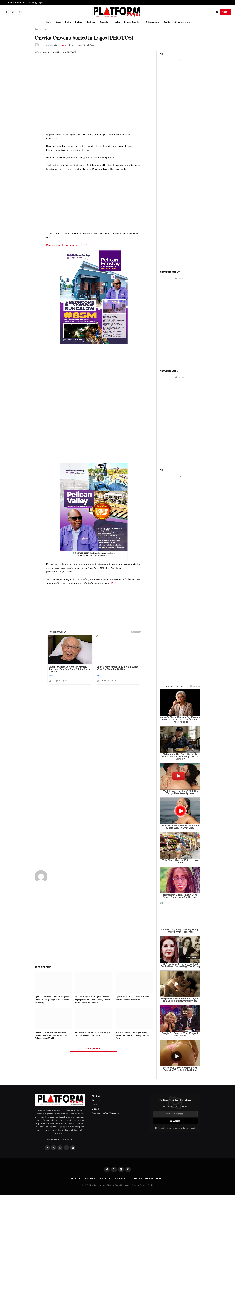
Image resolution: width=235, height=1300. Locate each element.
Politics (78, 22)
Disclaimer (96, 1109)
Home (48, 22)
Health (117, 22)
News (58, 22)
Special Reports (131, 22)
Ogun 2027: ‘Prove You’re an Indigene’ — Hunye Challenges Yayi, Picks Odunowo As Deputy (53, 999)
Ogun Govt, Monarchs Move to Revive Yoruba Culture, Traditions (132, 998)
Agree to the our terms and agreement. (176, 1128)
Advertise (96, 1100)
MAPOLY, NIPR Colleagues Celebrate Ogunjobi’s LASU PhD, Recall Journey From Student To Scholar (92, 999)
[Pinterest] (24, 160)
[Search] (217, 12)
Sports (167, 22)
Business (91, 22)
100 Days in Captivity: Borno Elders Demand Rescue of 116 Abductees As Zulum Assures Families (51, 1035)
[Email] (24, 166)
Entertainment (152, 22)
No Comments (76, 45)
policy (183, 1128)
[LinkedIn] (24, 154)
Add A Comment (94, 1049)
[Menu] (229, 22)
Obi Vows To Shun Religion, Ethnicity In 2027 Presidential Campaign (93, 1034)
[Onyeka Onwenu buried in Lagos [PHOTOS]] (94, 89)
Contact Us (97, 1104)
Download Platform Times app (105, 1113)
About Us (96, 1096)
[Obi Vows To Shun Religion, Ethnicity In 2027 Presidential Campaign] (93, 1018)
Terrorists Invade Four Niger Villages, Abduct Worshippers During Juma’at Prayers (132, 1035)
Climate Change (182, 22)
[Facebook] (24, 141)
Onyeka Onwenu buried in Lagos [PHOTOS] (67, 244)
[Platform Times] (117, 12)
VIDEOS (225, 12)
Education (104, 22)
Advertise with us (15, 3)
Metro (68, 22)
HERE (112, 583)
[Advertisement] (93, 203)
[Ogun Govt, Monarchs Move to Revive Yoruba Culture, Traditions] (134, 982)
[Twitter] (24, 147)
